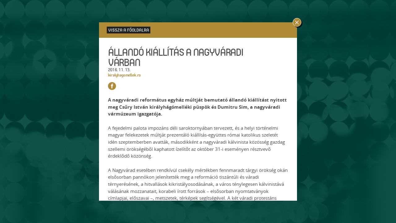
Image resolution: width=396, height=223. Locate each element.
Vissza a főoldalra (128, 30)
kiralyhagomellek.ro (124, 75)
